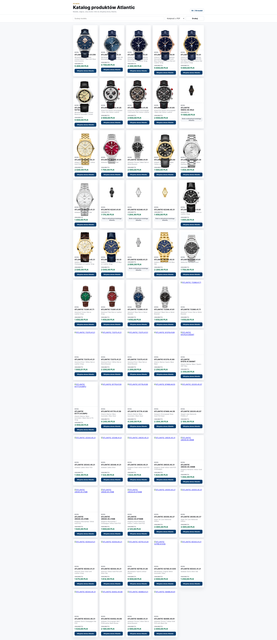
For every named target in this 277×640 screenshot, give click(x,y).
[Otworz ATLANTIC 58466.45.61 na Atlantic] (165, 601)
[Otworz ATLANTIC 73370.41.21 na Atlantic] (85, 342)
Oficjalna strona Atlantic (85, 71)
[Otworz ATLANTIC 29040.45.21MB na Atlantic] (85, 499)
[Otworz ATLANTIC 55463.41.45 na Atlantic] (138, 95)
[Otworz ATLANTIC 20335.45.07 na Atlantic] (191, 394)
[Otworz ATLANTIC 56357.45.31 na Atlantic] (85, 149)
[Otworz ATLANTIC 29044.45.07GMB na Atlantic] (138, 499)
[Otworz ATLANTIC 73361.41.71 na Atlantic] (85, 297)
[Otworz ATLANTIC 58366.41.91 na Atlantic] (112, 149)
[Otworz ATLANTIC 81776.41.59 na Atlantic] (112, 394)
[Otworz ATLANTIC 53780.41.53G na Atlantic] (165, 551)
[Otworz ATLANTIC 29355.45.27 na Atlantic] (165, 499)
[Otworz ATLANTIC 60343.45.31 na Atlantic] (85, 601)
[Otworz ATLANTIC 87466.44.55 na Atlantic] (165, 394)
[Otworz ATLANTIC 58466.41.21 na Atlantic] (138, 601)
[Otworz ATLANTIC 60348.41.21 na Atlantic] (85, 199)
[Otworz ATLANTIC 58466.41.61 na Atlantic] (138, 148)
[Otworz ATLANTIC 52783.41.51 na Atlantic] (112, 45)
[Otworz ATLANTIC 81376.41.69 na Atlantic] (165, 342)
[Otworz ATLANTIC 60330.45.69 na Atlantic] (165, 151)
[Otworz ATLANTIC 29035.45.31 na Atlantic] (165, 447)
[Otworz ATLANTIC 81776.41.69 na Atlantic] (138, 394)
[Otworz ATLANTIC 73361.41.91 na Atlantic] (112, 297)
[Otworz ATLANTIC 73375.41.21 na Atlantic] (112, 342)
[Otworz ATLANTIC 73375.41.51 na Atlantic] (138, 342)
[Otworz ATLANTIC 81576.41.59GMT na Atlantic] (191, 342)
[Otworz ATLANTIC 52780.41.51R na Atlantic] (85, 43)
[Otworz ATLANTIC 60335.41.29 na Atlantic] (191, 151)
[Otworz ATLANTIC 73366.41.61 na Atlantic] (165, 297)
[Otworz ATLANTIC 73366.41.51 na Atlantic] (138, 297)
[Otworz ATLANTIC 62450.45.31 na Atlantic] (85, 247)
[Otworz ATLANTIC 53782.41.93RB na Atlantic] (85, 97)
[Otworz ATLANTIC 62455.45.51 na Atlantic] (165, 247)
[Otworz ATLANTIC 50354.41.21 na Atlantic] (85, 551)
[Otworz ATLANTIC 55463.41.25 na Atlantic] (112, 95)
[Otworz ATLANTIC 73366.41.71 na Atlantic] (191, 292)
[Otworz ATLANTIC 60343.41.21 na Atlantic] (191, 551)
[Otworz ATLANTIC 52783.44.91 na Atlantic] (165, 45)
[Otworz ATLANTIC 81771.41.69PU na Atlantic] (85, 394)
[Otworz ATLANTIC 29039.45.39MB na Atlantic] (191, 447)
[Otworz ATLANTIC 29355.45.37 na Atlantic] (191, 499)
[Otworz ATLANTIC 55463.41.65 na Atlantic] (165, 95)
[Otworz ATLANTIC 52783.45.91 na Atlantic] (191, 45)
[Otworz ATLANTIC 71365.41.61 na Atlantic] (191, 248)
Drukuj (195, 18)
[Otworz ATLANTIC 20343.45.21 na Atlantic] (85, 447)
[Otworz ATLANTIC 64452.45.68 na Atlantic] (112, 601)
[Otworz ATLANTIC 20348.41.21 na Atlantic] (112, 447)
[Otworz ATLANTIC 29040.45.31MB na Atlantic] (112, 499)
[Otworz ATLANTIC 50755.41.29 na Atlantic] (138, 551)
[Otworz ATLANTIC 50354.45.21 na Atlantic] (112, 551)
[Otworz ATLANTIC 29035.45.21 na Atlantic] (138, 447)
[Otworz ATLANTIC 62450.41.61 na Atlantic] (191, 197)
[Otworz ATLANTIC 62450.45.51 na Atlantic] (112, 247)
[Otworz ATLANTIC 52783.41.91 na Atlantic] (138, 45)
